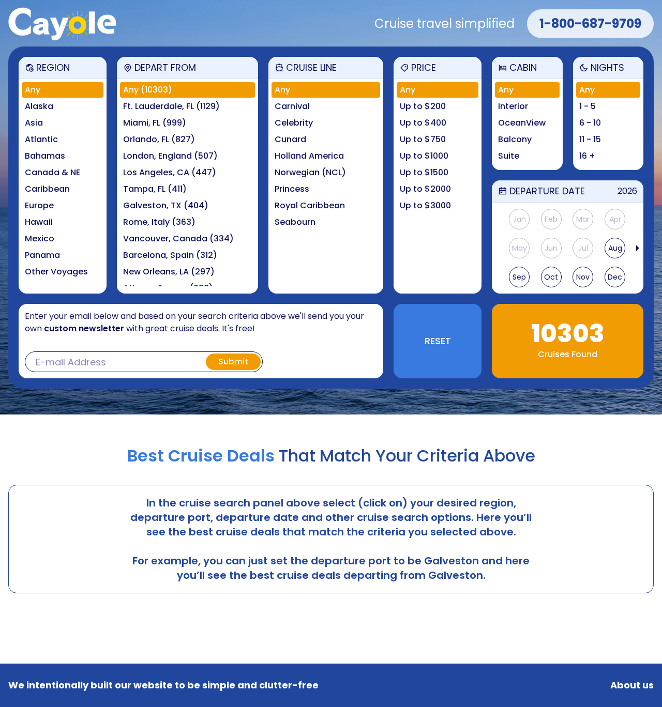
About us (632, 685)
